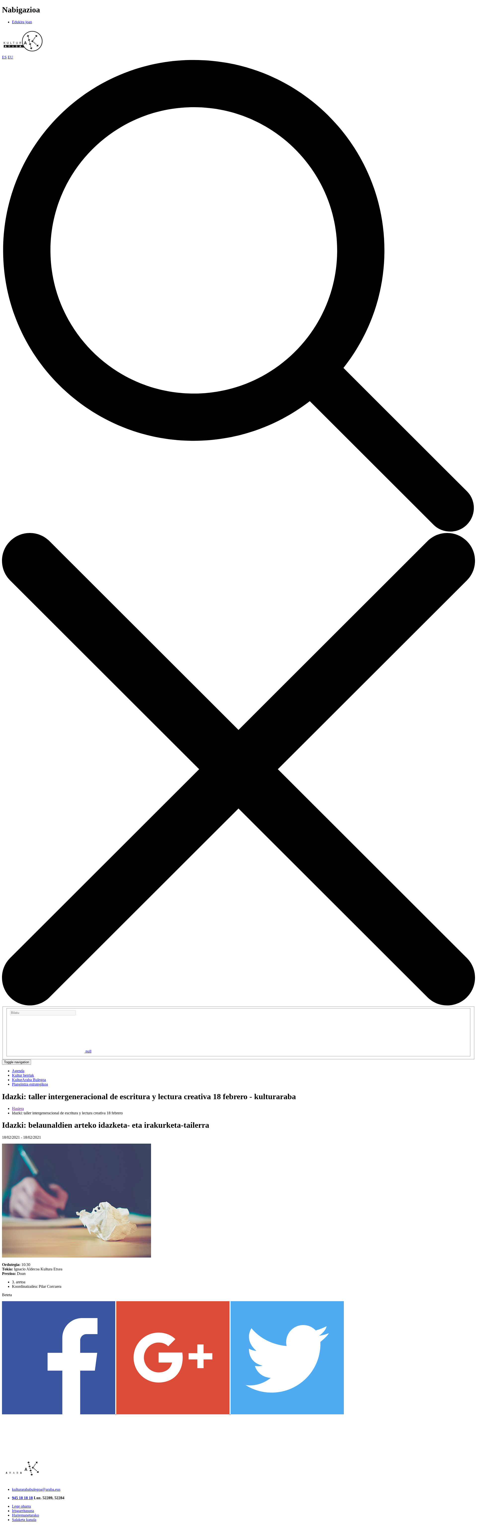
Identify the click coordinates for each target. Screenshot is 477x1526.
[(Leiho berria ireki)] (59, 1413)
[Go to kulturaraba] (23, 53)
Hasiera (18, 1108)
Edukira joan (22, 22)
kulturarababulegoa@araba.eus (36, 1489)
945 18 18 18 (22, 1498)
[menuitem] (18, 1071)
